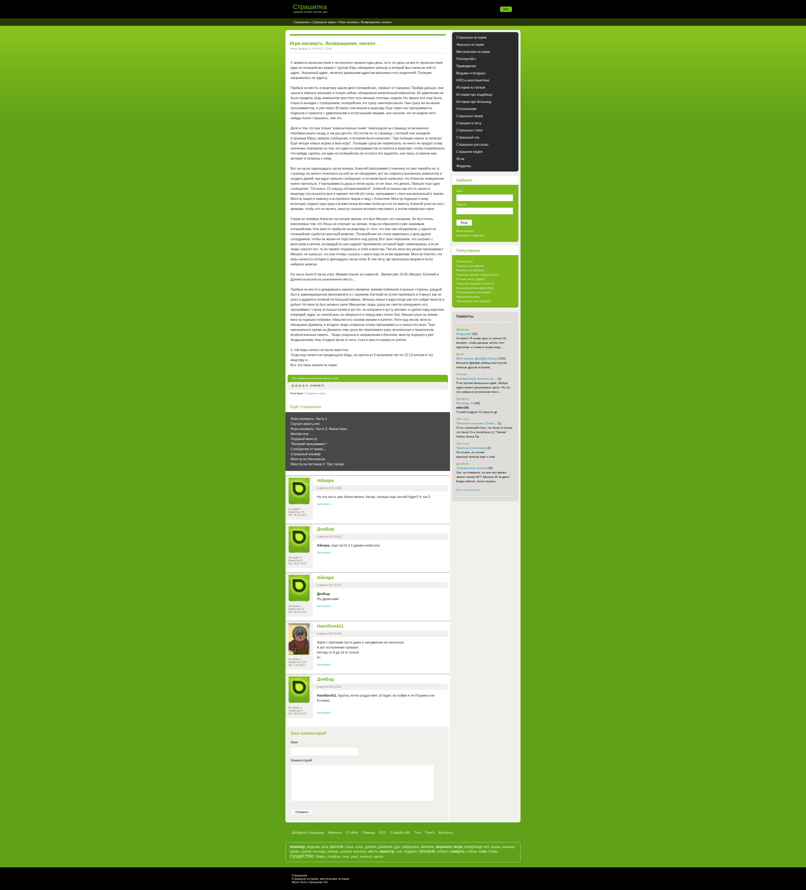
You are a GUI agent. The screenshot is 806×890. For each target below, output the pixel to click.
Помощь (368, 832)
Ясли (460, 159)
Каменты (335, 832)
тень (345, 856)
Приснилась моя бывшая (473, 301)
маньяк (346, 851)
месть (373, 851)
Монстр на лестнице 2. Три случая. (318, 464)
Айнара (325, 480)
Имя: (294, 742)
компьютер (304, 378)
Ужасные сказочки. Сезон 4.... (476, 283)
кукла (306, 851)
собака (472, 851)
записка (317, 378)
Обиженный (464, 261)
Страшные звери (324, 22)
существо (302, 856)
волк (324, 847)
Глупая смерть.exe (305, 424)
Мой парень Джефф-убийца (477, 358)
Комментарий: (302, 760)
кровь (295, 851)
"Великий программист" (309, 444)
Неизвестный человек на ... (476, 378)
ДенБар (303, 48)
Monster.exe (300, 434)
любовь (333, 851)
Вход (464, 222)
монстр (327, 378)
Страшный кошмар (306, 454)
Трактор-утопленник (470, 265)
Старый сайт (400, 832)
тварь (320, 856)
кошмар (508, 847)
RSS (382, 832)
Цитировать (324, 504)
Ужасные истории (470, 44)
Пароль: (461, 204)
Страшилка (310, 6)
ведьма (313, 847)
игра (335, 378)
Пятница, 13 (465, 403)
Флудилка (463, 166)
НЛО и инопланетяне (472, 80)
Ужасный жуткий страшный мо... (478, 274)
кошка (495, 847)
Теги (417, 832)
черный (366, 856)
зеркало (444, 846)
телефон (333, 856)
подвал (410, 851)
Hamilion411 (330, 626)
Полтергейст (466, 59)
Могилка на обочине (470, 270)
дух (397, 847)
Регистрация (465, 231)
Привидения (466, 66)
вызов (336, 846)
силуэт (443, 851)
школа (378, 856)
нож (399, 851)
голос (359, 847)
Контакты (445, 832)
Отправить (302, 812)
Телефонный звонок (471, 468)
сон (482, 851)
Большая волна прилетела (474, 288)
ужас (354, 856)
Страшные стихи (469, 130)
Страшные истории (471, 37)
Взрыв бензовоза (468, 296)
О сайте (352, 832)
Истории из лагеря (470, 87)
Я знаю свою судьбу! (470, 279)
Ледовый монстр (304, 439)
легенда (319, 851)
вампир (297, 846)
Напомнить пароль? (470, 235)
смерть (457, 851)
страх (492, 851)
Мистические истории (473, 52)
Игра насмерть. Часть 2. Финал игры (319, 429)
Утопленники (466, 109)
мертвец (359, 851)
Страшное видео (469, 151)
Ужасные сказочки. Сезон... (476, 423)
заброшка (410, 847)
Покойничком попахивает (473, 292)
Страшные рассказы (472, 144)
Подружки (463, 334)
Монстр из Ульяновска (308, 459)
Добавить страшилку (308, 832)
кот (486, 847)
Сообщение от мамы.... (309, 449)
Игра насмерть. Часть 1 (309, 419)
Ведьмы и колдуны (471, 73)
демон (370, 847)
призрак (427, 851)
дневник (385, 847)
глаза (349, 847)
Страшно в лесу (468, 123)
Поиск (429, 832)
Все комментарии (468, 490)
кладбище (473, 847)
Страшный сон (467, 137)
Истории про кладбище (474, 94)
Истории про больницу (474, 102)
